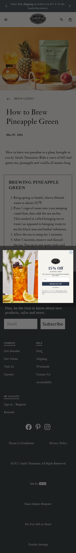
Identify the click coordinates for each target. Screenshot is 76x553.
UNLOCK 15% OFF (55, 284)
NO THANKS (56, 287)
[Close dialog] (70, 252)
